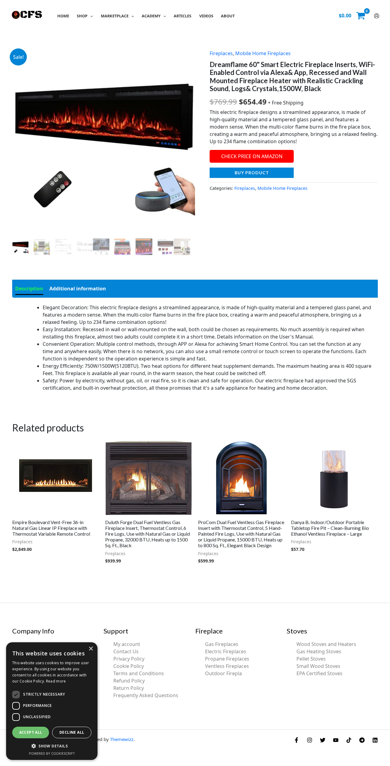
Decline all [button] (71, 732)
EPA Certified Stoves (319, 673)
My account (126, 644)
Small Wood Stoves (318, 666)
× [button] (90, 649)
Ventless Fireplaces (227, 666)
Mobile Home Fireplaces (263, 53)
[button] (90, 16)
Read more (56, 681)
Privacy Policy (128, 658)
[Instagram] (309, 740)
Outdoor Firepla (223, 673)
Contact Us (126, 651)
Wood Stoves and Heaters (326, 644)
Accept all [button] (30, 732)
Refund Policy (129, 680)
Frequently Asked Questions (145, 695)
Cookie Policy (128, 666)
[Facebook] (296, 740)
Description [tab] (29, 288)
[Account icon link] (376, 16)
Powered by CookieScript (52, 753)
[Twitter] (322, 740)
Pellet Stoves (311, 658)
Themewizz (121, 739)
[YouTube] (336, 740)
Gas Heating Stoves (318, 651)
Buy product (252, 172)
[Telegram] (362, 740)
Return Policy (128, 688)
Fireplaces (221, 53)
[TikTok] (349, 740)
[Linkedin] (375, 740)
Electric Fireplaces (225, 651)
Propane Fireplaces (227, 658)
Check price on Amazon (251, 156)
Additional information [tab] (77, 288)
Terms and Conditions (138, 673)
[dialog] (52, 701)
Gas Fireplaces (221, 644)
